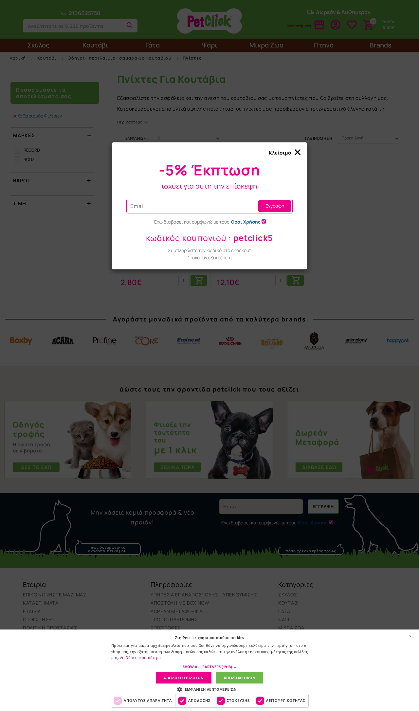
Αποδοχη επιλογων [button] (183, 677)
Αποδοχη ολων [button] (240, 677)
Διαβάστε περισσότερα (140, 657)
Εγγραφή (274, 206)
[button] (210, 666)
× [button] (410, 636)
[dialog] (209, 670)
